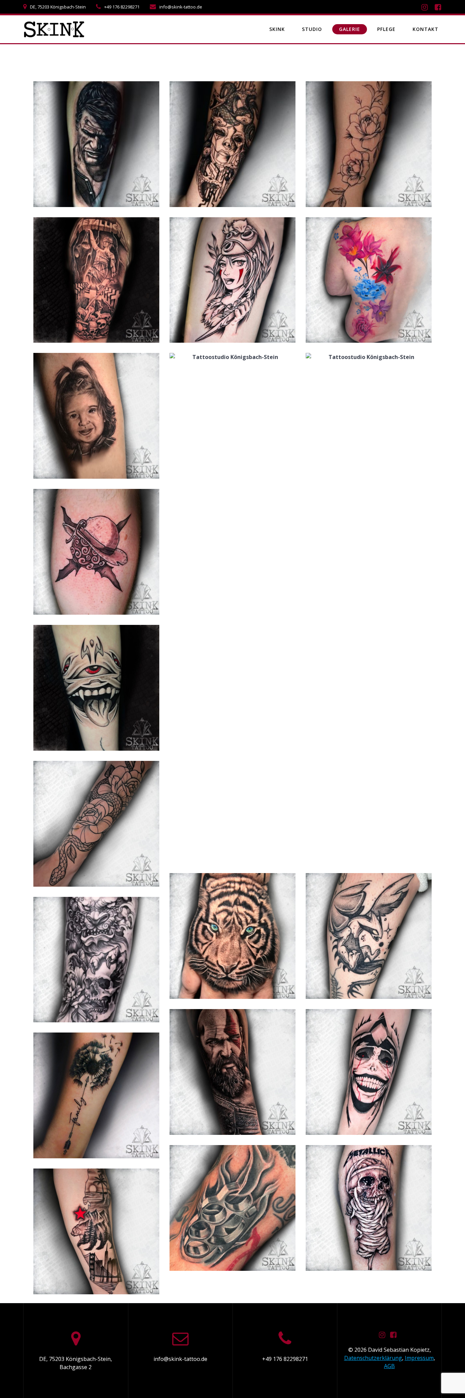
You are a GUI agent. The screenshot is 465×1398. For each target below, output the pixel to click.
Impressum (419, 1358)
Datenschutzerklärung (373, 1358)
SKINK (277, 29)
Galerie (349, 29)
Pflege (386, 29)
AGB (389, 1366)
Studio (312, 29)
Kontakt (425, 29)
